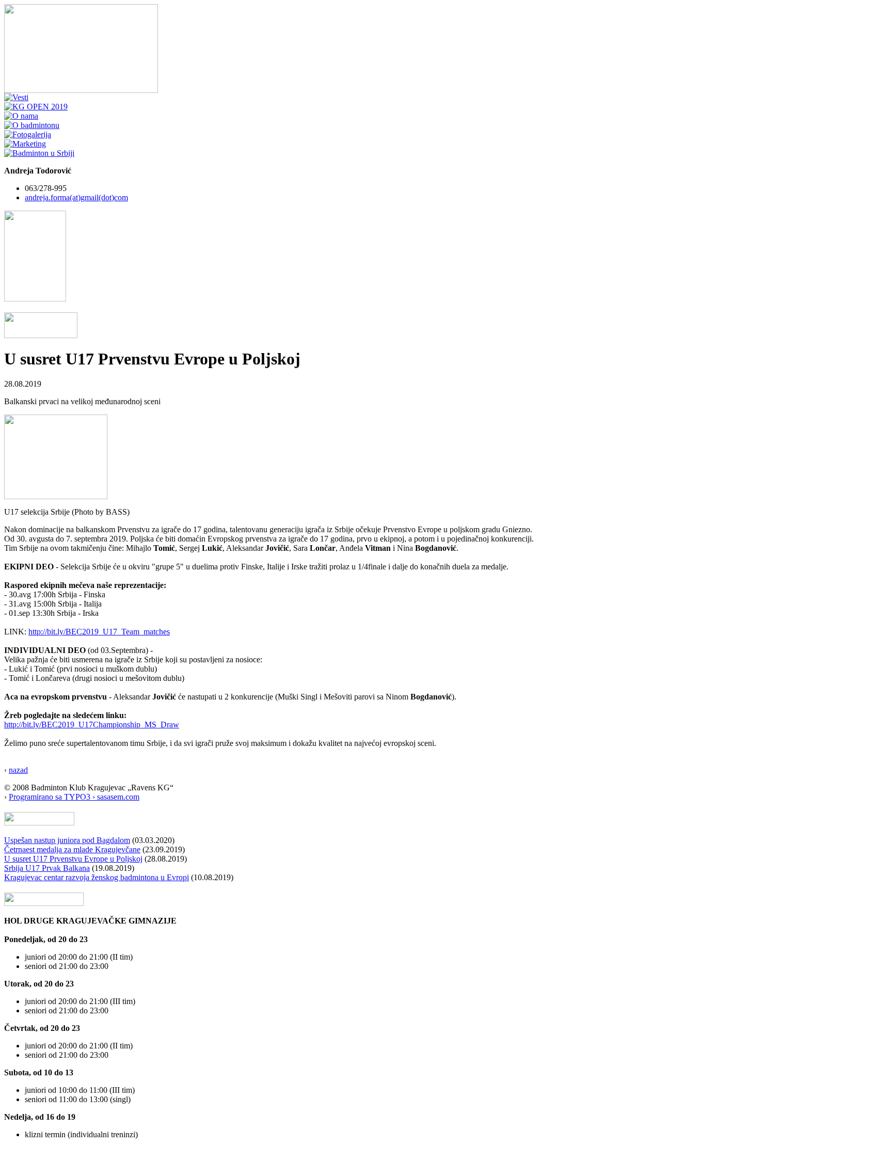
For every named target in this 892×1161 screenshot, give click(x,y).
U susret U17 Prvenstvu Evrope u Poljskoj (73, 858)
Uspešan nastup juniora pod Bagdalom (67, 840)
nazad (18, 770)
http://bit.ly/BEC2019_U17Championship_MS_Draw (91, 724)
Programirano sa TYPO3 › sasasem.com (74, 796)
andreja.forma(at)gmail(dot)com (76, 197)
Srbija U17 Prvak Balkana (47, 868)
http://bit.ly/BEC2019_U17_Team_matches (99, 631)
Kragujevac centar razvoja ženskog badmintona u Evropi (96, 877)
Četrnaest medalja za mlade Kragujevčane (72, 849)
